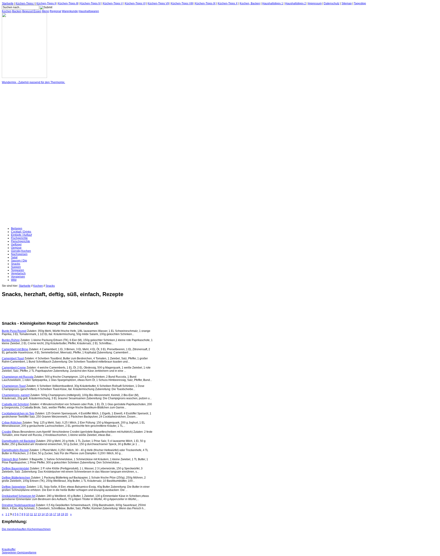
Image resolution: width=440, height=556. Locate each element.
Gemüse (16, 247)
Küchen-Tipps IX (205, 3)
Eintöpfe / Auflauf (21, 235)
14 (43, 514)
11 (31, 514)
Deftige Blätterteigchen (16, 477)
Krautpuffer (9, 549)
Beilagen (16, 228)
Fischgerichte (19, 238)
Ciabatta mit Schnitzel (15, 404)
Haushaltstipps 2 (295, 3)
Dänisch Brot (10, 459)
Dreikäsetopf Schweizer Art (18, 496)
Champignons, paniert (16, 395)
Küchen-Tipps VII (158, 3)
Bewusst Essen (31, 11)
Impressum (315, 3)
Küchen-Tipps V (113, 3)
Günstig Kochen (21, 251)
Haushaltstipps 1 (272, 3)
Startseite (8, 3)
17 (54, 514)
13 (39, 514)
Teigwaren (17, 270)
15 (47, 514)
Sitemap (346, 3)
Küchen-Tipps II (46, 3)
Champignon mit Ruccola (17, 376)
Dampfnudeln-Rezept (15, 450)
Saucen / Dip (19, 260)
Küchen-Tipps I (25, 3)
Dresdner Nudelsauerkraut (18, 505)
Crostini (6, 431)
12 (35, 514)
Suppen (16, 267)
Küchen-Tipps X (228, 3)
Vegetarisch (18, 273)
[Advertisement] (20, 155)
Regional (55, 11)
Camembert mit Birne (15, 349)
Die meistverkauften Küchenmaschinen (26, 529)
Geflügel (16, 244)
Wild (13, 279)
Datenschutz (331, 3)
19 (62, 514)
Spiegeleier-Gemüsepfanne (19, 552)
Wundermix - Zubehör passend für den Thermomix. (33, 82)
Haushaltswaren (89, 11)
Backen (17, 11)
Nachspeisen (19, 254)
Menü (45, 11)
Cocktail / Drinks (21, 231)
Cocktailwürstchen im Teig (18, 413)
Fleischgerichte (20, 241)
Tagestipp (360, 3)
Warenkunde (70, 11)
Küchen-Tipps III (68, 3)
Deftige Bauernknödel (15, 468)
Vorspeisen (18, 276)
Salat (14, 257)
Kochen (6, 11)
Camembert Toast (13, 358)
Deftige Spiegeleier (14, 486)
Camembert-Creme (14, 367)
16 (50, 514)
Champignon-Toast (14, 386)
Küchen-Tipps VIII (182, 3)
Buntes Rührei (11, 340)
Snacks (15, 263)
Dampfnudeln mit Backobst (18, 441)
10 (27, 514)
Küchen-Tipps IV (90, 3)
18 (58, 514)
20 (66, 514)
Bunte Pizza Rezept (14, 331)
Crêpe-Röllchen (12, 422)
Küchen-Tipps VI (135, 3)
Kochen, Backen (250, 3)
